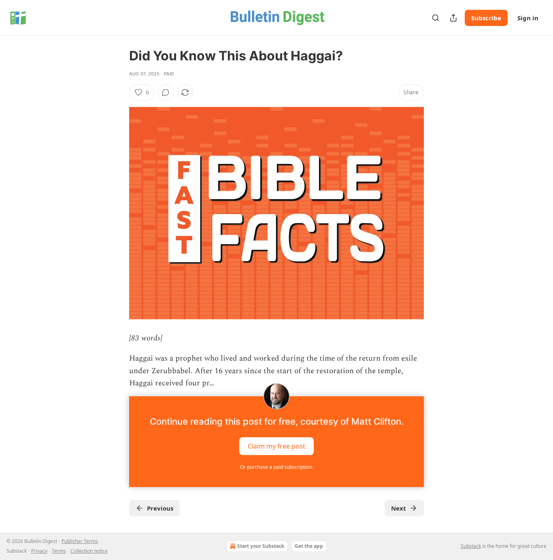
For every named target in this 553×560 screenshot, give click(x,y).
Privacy (39, 550)
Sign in (527, 18)
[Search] (436, 18)
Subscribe (486, 18)
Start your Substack (260, 546)
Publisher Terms (80, 541)
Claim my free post (276, 445)
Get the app (309, 546)
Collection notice (89, 550)
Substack (471, 546)
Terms (59, 550)
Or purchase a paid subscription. (276, 467)
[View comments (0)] (165, 92)
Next (398, 508)
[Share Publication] (453, 18)
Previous (160, 508)
